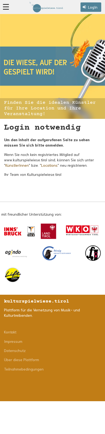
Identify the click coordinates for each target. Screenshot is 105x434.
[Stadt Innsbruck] (12, 231)
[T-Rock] (31, 231)
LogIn (92, 7)
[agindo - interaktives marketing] (16, 253)
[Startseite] (46, 7)
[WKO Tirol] (82, 231)
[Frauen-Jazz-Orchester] (93, 253)
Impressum (13, 341)
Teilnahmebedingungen (24, 369)
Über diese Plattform (21, 359)
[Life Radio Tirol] (12, 275)
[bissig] (57, 253)
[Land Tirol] (48, 231)
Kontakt (10, 331)
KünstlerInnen (17, 165)
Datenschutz (15, 350)
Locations (49, 165)
